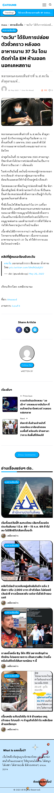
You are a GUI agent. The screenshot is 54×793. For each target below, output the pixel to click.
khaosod (12, 299)
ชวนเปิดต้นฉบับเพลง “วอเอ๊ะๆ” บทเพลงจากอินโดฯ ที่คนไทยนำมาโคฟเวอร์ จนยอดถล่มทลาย (35, 406)
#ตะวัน (8, 263)
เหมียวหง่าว (12, 535)
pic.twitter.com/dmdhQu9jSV (26, 267)
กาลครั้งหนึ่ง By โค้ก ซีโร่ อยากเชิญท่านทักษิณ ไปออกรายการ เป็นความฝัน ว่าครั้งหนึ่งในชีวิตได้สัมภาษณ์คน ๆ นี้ (26, 657)
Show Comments (27, 454)
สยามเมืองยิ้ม (16, 25)
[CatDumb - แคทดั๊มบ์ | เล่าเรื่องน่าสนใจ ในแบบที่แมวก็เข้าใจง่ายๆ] (9, 4)
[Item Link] (26, 497)
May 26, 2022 (36, 273)
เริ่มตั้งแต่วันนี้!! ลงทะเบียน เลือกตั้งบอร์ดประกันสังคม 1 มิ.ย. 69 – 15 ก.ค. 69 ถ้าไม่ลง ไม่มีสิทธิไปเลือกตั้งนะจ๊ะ (25, 526)
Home (4, 25)
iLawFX (16, 305)
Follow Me (27, 365)
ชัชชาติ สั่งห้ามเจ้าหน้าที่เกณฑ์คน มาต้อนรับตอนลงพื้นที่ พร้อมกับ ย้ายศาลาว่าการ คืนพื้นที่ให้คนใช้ (34, 429)
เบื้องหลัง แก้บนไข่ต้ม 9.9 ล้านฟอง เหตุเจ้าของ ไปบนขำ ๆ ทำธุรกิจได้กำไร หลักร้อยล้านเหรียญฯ (27, 720)
